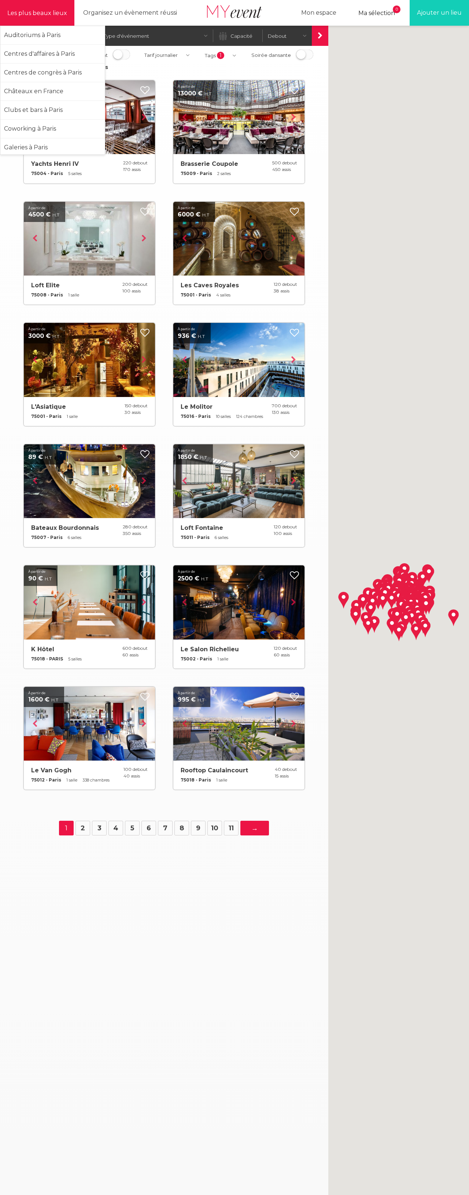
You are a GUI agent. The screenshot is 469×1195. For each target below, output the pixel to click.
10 (214, 828)
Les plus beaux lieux (37, 13)
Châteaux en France (33, 91)
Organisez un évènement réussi (130, 12)
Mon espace (318, 12)
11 (231, 828)
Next (144, 117)
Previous (184, 117)
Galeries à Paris (26, 147)
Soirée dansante (271, 55)
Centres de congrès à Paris (43, 72)
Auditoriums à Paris (32, 35)
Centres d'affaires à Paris (39, 53)
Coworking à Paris (30, 128)
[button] (425, 628)
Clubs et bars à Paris (33, 109)
